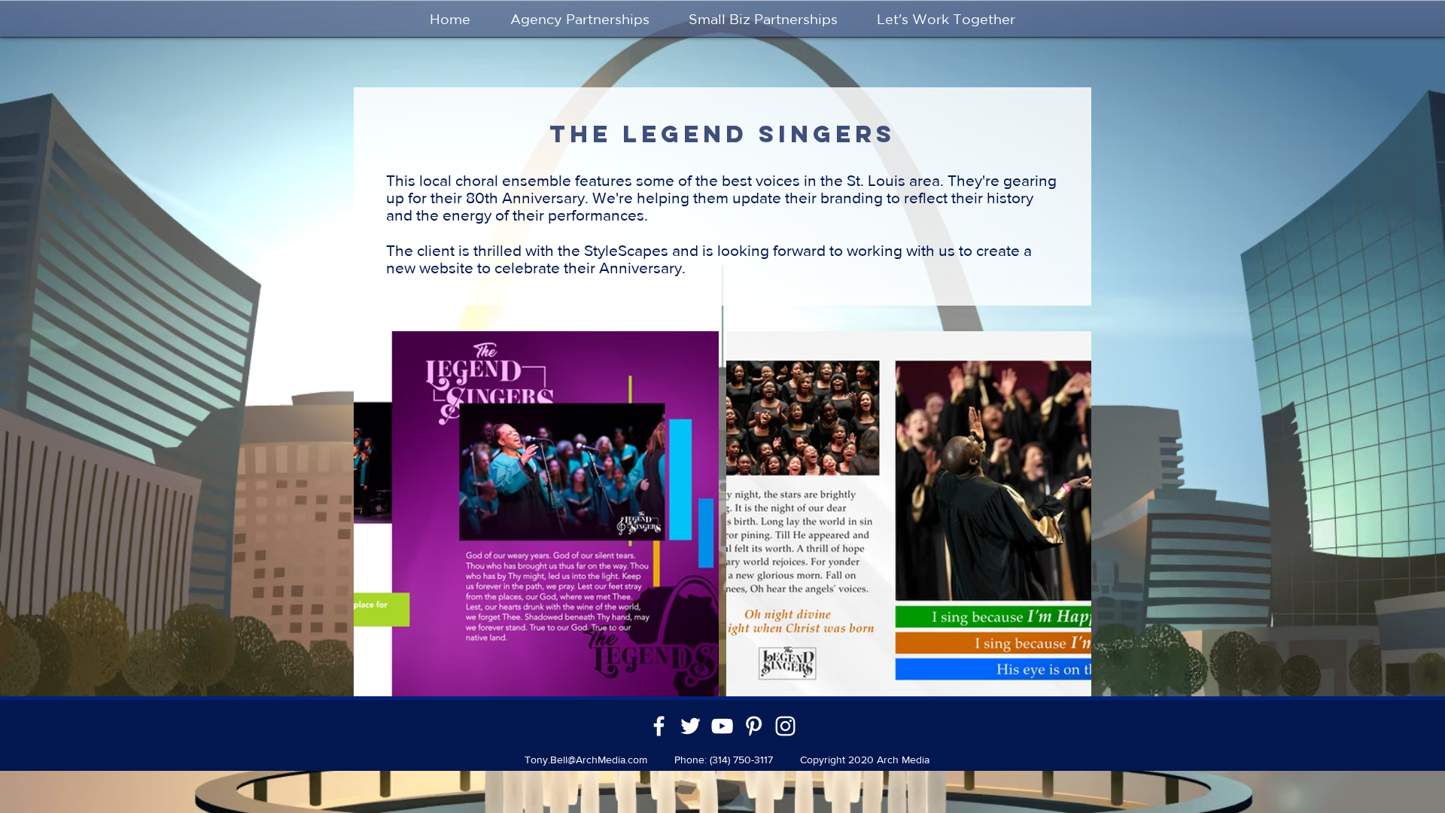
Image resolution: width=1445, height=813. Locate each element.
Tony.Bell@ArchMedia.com (586, 760)
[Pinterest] (754, 726)
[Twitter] (690, 726)
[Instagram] (785, 726)
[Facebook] (659, 726)
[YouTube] (722, 726)
